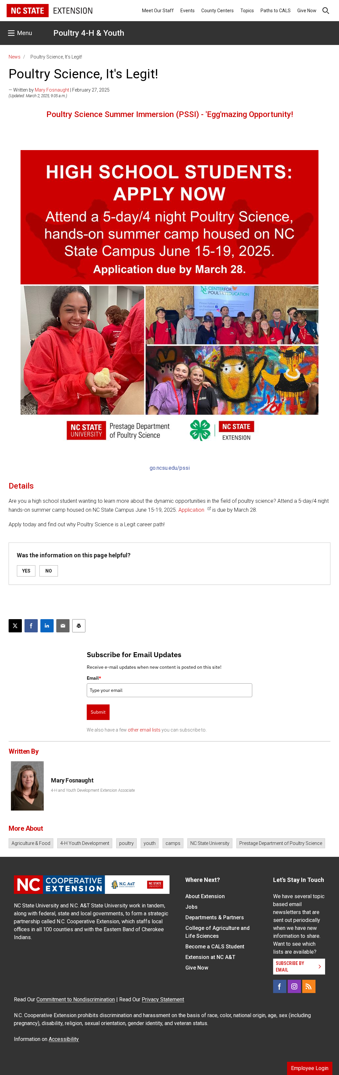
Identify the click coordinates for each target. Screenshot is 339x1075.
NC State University (209, 843)
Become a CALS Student (214, 946)
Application (191, 510)
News (15, 57)
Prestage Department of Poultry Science (280, 843)
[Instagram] (294, 986)
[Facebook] (279, 986)
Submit (98, 712)
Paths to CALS (276, 10)
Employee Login (309, 1068)
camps (173, 843)
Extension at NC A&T (210, 957)
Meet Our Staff (158, 10)
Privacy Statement (163, 999)
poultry (126, 843)
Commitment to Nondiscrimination (75, 999)
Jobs (191, 907)
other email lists (144, 730)
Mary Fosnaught (52, 90)
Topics (247, 10)
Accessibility (64, 1039)
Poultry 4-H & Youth (88, 33)
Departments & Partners (214, 917)
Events (187, 10)
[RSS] (308, 986)
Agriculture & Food (31, 843)
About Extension (205, 896)
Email (94, 678)
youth (150, 843)
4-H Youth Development (84, 843)
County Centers (217, 10)
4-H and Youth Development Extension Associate (93, 790)
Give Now (306, 10)
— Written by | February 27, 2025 (59, 90)
